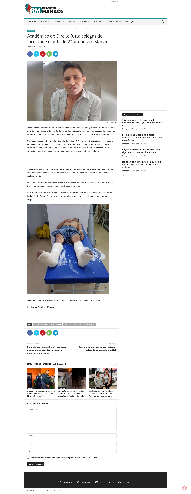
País (70, 21)
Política (98, 21)
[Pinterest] (43, 54)
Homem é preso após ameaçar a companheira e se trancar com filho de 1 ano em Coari (41, 393)
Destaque (130, 21)
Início (32, 21)
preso (66, 324)
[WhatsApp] (49, 54)
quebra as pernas (89, 324)
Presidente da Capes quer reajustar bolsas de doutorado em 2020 (97, 348)
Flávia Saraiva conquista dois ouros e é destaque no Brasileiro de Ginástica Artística (141, 164)
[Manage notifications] (184, 488)
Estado (57, 21)
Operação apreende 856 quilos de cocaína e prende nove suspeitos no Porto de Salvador (71, 393)
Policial (113, 21)
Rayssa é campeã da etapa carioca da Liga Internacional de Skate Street (141, 151)
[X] (36, 54)
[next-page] (115, 364)
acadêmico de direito (41, 324)
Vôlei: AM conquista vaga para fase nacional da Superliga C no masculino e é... (142, 123)
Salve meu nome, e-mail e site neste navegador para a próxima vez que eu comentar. (64, 458)
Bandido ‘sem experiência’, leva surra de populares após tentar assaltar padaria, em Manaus (47, 350)
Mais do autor (58, 364)
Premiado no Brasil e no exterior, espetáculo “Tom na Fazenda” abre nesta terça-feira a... (142, 137)
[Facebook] (30, 54)
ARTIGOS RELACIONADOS (39, 364)
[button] (163, 22)
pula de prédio (75, 324)
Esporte (83, 21)
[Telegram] (55, 54)
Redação (125, 129)
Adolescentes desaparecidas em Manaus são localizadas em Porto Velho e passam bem (102, 393)
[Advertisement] (72, 160)
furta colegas (56, 324)
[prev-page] (111, 364)
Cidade (43, 21)
